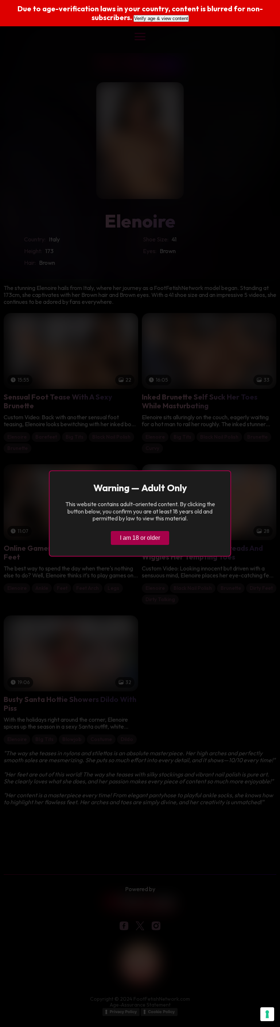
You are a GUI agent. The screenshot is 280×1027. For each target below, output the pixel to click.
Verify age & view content (161, 18)
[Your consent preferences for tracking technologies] (267, 1014)
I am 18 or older (140, 538)
